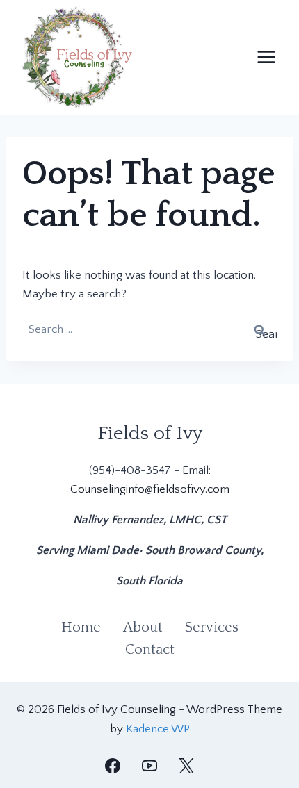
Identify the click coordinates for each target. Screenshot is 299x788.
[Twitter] (186, 765)
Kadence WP (158, 729)
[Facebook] (112, 765)
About (143, 627)
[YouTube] (149, 765)
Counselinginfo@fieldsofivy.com (149, 489)
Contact (150, 649)
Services (212, 627)
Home (81, 627)
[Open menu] (266, 57)
